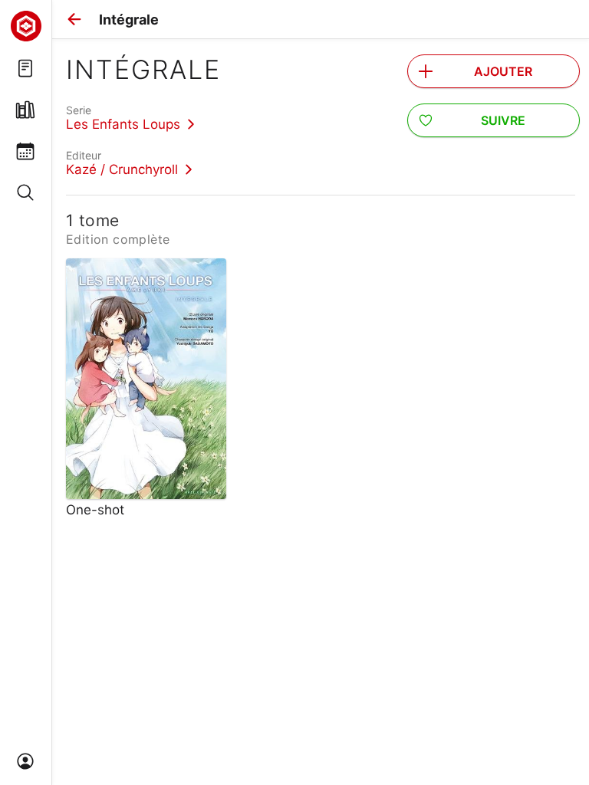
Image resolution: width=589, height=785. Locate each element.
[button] (74, 19)
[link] (130, 117)
